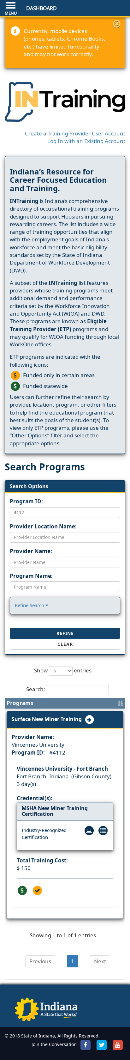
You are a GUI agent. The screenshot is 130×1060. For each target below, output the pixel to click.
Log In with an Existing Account (86, 141)
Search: (35, 688)
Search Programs (45, 466)
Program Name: (31, 575)
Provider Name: (31, 551)
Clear (65, 644)
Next (100, 961)
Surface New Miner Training (48, 719)
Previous (40, 961)
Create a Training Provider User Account (75, 133)
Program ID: (26, 501)
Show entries (63, 670)
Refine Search (30, 605)
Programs (20, 703)
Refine (65, 633)
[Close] (117, 23)
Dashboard (41, 8)
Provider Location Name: (43, 526)
